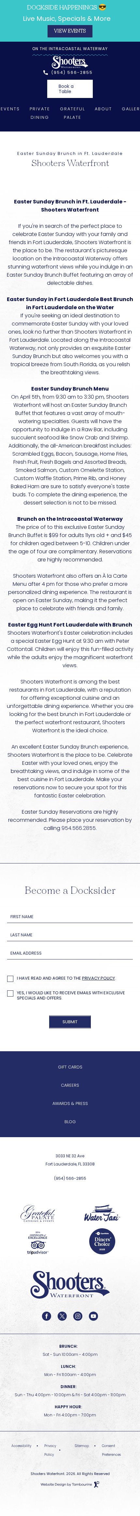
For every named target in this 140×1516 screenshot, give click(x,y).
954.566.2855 (79, 828)
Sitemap (82, 1445)
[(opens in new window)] (38, 1213)
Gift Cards (70, 1067)
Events (10, 109)
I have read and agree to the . (66, 978)
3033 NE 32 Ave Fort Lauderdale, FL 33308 (55, 1159)
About (103, 109)
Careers (70, 1085)
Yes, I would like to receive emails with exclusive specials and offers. (71, 995)
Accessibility (21, 1445)
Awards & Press (70, 1103)
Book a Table (66, 87)
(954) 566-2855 (72, 72)
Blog (70, 1122)
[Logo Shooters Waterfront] (70, 1308)
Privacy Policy (98, 978)
